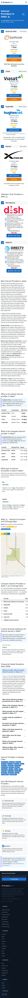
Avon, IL (20, 769)
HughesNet (4, 422)
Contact (3, 987)
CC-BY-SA (21, 575)
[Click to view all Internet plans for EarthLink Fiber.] (13, 37)
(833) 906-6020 (14, 56)
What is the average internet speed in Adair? (12, 742)
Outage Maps (5, 973)
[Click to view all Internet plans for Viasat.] (13, 77)
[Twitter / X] (6, 994)
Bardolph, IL (11, 762)
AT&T (3, 939)
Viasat (3, 419)
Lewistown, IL (18, 771)
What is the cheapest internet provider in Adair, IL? (12, 706)
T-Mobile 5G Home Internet (11, 620)
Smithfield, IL (10, 765)
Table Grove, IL (4, 762)
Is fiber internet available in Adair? (12, 718)
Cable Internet (5, 917)
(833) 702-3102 (14, 271)
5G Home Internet (5, 914)
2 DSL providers (10, 526)
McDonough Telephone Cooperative (14, 601)
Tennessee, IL (10, 771)
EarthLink (4, 934)
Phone (16, 83)
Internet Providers (5, 909)
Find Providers (14, 879)
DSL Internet (4, 919)
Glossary (4, 968)
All (8, 533)
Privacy (3, 901)
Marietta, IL (18, 762)
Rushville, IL (4, 772)
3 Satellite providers (5, 529)
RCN (3, 951)
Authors (3, 985)
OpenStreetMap (11, 575)
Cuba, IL (16, 769)
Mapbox (6, 577)
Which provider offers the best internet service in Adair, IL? (13, 671)
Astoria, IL (17, 767)
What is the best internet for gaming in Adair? (12, 730)
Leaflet (2, 575)
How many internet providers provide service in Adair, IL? (12, 700)
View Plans (14, 60)
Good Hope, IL (18, 765)
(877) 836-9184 (14, 175)
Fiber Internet (5, 912)
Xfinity (3, 936)
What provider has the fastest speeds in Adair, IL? (12, 712)
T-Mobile (3, 948)
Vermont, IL (10, 763)
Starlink (3, 416)
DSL (2, 533)
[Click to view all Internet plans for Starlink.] (13, 154)
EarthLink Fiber (5, 413)
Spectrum (4, 941)
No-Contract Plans (6, 926)
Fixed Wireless (5, 921)
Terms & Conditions (9, 901)
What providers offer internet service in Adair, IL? (12, 748)
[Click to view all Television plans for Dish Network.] (14, 209)
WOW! (3, 953)
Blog (3, 963)
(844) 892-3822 (14, 235)
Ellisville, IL (3, 771)
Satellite (12, 83)
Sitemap (3, 975)
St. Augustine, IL (4, 774)
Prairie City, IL (4, 767)
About (3, 983)
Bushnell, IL (16, 763)
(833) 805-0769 (14, 95)
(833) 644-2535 (14, 130)
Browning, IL (10, 772)
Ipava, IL (22, 763)
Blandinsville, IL (13, 774)
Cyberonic (7, 617)
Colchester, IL (4, 769)
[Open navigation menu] (26, 2)
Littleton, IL (11, 767)
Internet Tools (5, 965)
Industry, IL (3, 763)
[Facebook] (3, 994)
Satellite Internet (5, 924)
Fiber (14, 43)
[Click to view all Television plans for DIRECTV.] (14, 248)
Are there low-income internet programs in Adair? (13, 724)
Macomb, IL (3, 765)
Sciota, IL (11, 769)
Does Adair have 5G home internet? (11, 736)
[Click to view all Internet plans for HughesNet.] (13, 112)
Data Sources (5, 970)
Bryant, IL (17, 772)
